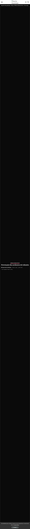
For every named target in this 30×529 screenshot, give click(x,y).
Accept (15, 527)
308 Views (20, 267)
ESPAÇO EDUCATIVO (15, 263)
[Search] (28, 2)
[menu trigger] (2, 2)
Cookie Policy (16, 524)
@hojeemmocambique (6, 267)
